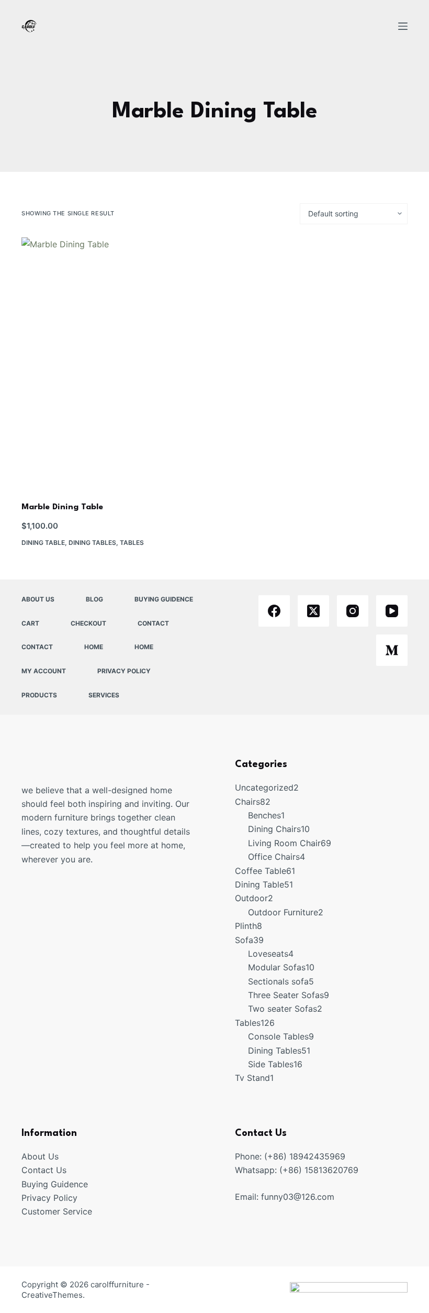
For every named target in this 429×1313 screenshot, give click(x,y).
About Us (37, 599)
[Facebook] (274, 611)
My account (43, 671)
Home (93, 647)
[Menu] (403, 26)
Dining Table (43, 542)
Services (103, 695)
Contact (153, 623)
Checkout (88, 623)
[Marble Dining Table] (115, 362)
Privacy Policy (124, 671)
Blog (94, 599)
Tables (132, 542)
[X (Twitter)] (313, 611)
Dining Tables (92, 542)
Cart (30, 623)
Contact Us (43, 1170)
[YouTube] (392, 611)
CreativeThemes (52, 1295)
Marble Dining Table (62, 507)
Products (39, 695)
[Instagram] (352, 611)
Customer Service (56, 1211)
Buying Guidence (163, 599)
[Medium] (392, 650)
